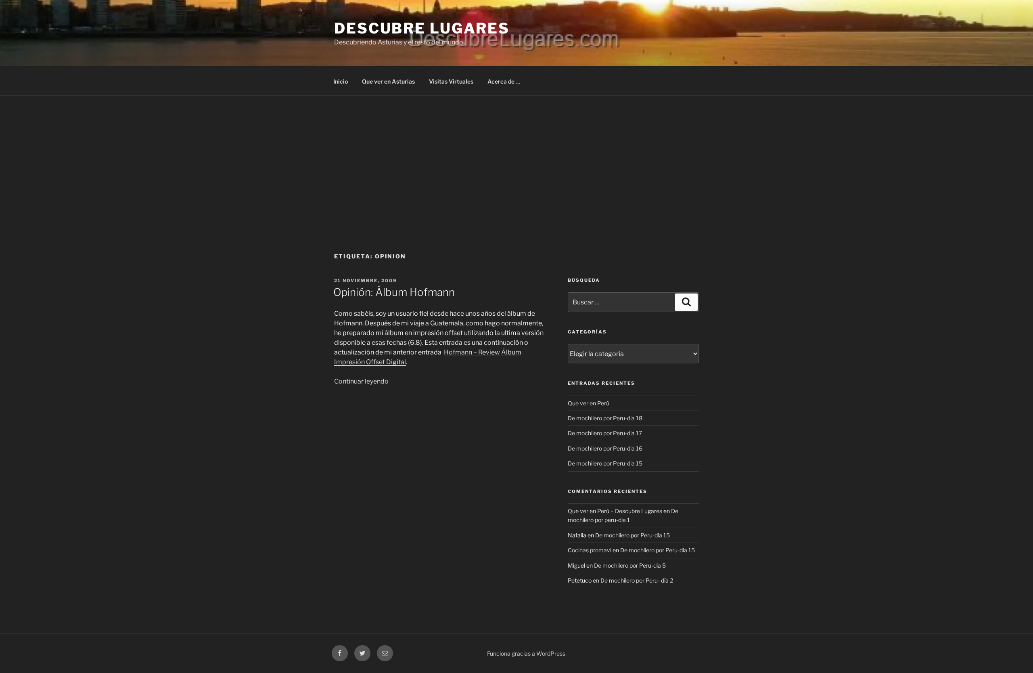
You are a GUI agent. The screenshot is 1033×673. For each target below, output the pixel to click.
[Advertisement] (516, 156)
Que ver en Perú (588, 403)
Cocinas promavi (589, 550)
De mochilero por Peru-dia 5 (630, 565)
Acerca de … (504, 81)
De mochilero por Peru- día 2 (636, 580)
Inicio (340, 81)
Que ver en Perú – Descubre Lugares (615, 510)
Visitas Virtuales (451, 81)
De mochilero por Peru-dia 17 (605, 433)
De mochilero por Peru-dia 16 (605, 448)
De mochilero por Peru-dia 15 (605, 463)
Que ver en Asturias (388, 81)
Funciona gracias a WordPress (526, 653)
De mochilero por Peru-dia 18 (605, 418)
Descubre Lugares (422, 28)
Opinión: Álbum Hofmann (394, 292)
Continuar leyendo (361, 381)
